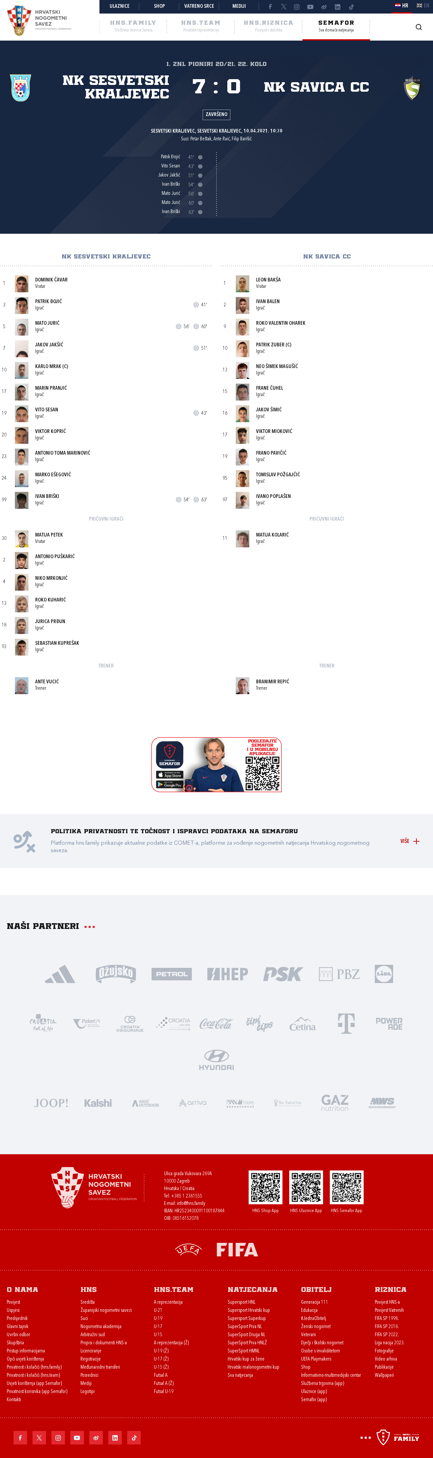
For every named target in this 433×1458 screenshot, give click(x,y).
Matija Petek (49, 535)
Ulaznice (120, 6)
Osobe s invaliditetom (320, 1351)
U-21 (158, 1310)
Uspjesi (13, 1310)
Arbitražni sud (93, 1335)
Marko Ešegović (53, 475)
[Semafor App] (216, 790)
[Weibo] (324, 7)
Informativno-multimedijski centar (331, 1375)
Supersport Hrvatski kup (249, 1310)
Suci (84, 1318)
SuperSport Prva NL (245, 1326)
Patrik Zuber (270, 345)
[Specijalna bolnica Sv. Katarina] (287, 1102)
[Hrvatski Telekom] (346, 1023)
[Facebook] (270, 7)
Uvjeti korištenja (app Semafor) (34, 1383)
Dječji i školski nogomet (322, 1343)
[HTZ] (43, 1023)
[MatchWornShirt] (382, 1102)
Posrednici (89, 1375)
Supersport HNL (241, 1302)
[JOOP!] (50, 1102)
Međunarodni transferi (100, 1367)
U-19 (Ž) (161, 1351)
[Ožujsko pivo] (116, 973)
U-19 (158, 1318)
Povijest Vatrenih (389, 1310)
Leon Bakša (268, 280)
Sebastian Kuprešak (57, 643)
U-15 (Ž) (161, 1367)
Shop (159, 6)
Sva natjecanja (240, 1375)
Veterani (308, 1335)
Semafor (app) (314, 1400)
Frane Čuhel (269, 388)
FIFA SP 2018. (387, 1326)
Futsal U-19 (164, 1391)
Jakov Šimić (269, 410)
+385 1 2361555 (186, 1196)
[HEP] (227, 973)
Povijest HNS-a (387, 1302)
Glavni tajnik (17, 1326)
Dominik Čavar (51, 280)
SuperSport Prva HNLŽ (247, 1343)
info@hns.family (191, 1203)
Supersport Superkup (247, 1318)
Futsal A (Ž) (164, 1383)
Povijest (13, 1302)
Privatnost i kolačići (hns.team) (33, 1375)
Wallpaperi (384, 1375)
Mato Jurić (47, 323)
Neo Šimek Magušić (277, 366)
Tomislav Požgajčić (278, 475)
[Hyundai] (216, 1059)
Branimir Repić (272, 682)
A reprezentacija (168, 1302)
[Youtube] (310, 7)
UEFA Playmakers (316, 1359)
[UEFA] (188, 1249)
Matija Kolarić (272, 535)
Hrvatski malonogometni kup (253, 1367)
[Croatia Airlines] (173, 1023)
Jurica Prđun (50, 621)
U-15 (158, 1335)
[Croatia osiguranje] (130, 1023)
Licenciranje (91, 1351)
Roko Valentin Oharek (280, 323)
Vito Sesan (46, 410)
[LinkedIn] (337, 7)
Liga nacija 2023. (390, 1343)
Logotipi (88, 1391)
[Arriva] (192, 1102)
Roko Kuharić (50, 600)
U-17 (158, 1326)
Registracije (91, 1359)
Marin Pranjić (51, 388)
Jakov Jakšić (49, 345)
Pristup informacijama (26, 1351)
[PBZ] (339, 973)
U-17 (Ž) (161, 1359)
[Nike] (60, 973)
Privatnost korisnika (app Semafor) (37, 1391)
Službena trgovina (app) (322, 1383)
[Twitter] (283, 7)
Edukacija (309, 1310)
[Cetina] (303, 1023)
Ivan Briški (47, 496)
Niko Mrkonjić (51, 578)
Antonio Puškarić (55, 557)
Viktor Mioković (274, 431)
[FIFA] (237, 1249)
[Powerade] (389, 1023)
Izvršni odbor (18, 1335)
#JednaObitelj (313, 1318)
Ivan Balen (268, 301)
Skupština (15, 1343)
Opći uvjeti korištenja (25, 1359)
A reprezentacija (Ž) (171, 1343)
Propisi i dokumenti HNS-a (104, 1343)
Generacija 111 (314, 1302)
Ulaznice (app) (314, 1391)
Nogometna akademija (101, 1326)
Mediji (239, 6)
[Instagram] (297, 7)
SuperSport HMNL (243, 1351)
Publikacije (384, 1367)
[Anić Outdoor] (145, 1102)
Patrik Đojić (48, 301)
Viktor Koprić (50, 431)
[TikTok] (351, 7)
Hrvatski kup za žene (246, 1359)
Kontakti (14, 1400)
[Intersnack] (259, 1023)
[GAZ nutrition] (335, 1102)
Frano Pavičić (271, 453)
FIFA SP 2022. (387, 1335)
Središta (88, 1302)
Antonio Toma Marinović (62, 453)
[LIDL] (384, 973)
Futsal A (160, 1375)
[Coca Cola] (216, 1023)
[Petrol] (172, 973)
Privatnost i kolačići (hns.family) (34, 1367)
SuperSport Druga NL (246, 1335)
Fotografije (384, 1351)
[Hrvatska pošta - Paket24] (86, 1023)
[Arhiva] (418, 27)
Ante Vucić (47, 682)
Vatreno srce (199, 6)
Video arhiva (386, 1359)
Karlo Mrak (48, 366)
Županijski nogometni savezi (106, 1310)
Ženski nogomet (316, 1326)
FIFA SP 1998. (387, 1318)
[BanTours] (240, 1102)
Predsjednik (17, 1318)
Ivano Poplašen (273, 496)
